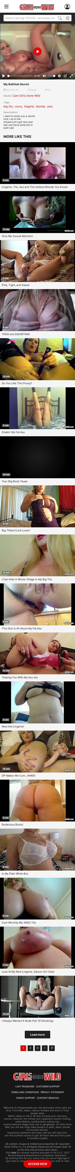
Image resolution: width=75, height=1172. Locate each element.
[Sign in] (68, 6)
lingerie (29, 106)
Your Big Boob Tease (15, 481)
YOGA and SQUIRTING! (16, 334)
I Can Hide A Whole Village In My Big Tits (27, 579)
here (13, 1152)
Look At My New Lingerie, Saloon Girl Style (28, 971)
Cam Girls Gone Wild (26, 95)
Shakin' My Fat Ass (13, 432)
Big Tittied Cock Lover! (16, 530)
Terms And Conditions (25, 1092)
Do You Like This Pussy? (17, 383)
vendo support (25, 1098)
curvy (18, 106)
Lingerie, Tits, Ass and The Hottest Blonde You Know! (35, 187)
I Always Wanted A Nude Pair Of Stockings (28, 1020)
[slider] (20, 76)
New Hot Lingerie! (13, 726)
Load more (37, 1034)
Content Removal (48, 1098)
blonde (40, 106)
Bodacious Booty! (12, 824)
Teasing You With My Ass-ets (20, 677)
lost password (24, 1086)
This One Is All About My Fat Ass (22, 628)
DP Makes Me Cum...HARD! (18, 775)
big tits (8, 106)
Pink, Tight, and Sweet (15, 285)
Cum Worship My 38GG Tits (19, 922)
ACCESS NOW (37, 1164)
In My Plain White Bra (15, 873)
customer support (48, 1086)
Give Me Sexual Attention (17, 236)
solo (50, 106)
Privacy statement (52, 1092)
